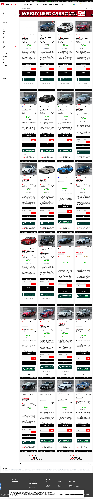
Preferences (61, 494)
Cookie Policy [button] (42, 494)
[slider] (3, 15)
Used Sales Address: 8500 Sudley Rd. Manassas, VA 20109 (82, 1)
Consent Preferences (0, 486)
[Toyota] (2, 4)
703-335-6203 (33, 90)
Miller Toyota (24, 90)
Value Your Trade (28, 74)
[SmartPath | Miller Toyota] (56, 14)
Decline (70, 494)
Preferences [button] (19, 495)
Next (92, 15)
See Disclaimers (32, 487)
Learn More (28, 72)
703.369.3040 (33, 481)
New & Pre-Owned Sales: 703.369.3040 (32, 1)
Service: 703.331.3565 (46, 1)
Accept (79, 494)
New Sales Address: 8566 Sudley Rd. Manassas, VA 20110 (62, 1)
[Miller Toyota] (10, 4)
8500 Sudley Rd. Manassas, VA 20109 (29, 86)
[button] (54, 27)
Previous (20, 15)
